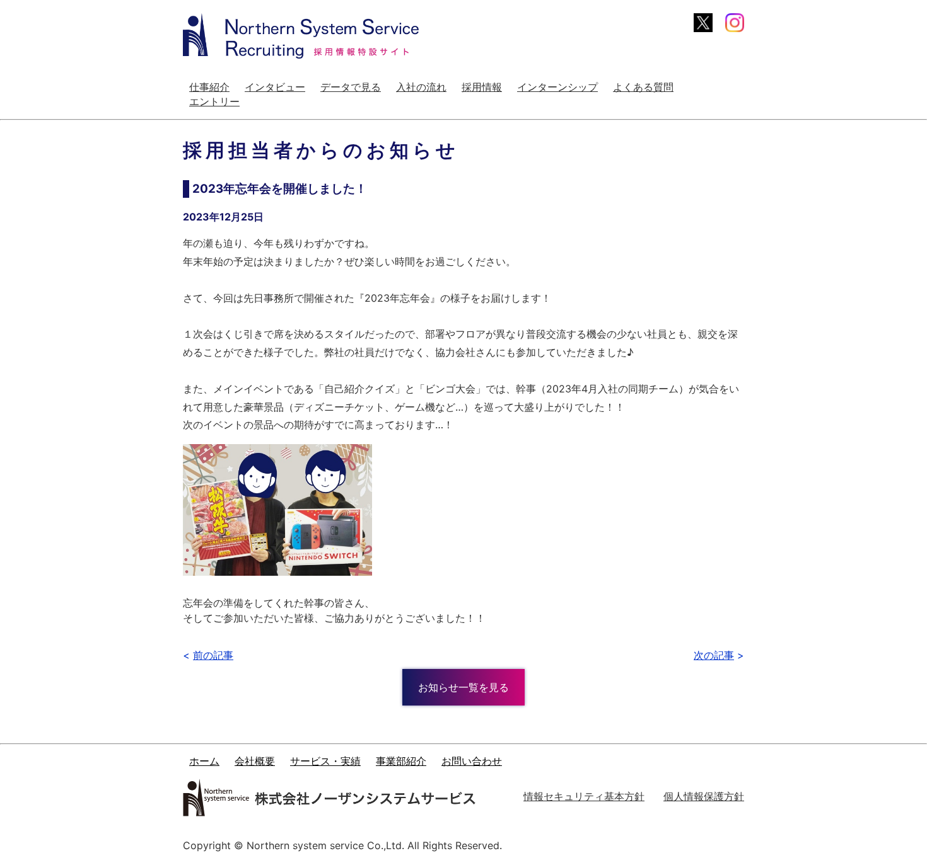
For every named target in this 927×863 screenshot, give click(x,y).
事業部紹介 (401, 761)
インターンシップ (557, 87)
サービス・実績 (325, 761)
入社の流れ (421, 87)
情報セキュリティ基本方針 (583, 796)
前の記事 (213, 655)
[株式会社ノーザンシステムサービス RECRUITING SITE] (301, 36)
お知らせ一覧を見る (463, 687)
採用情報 (482, 87)
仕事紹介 (209, 87)
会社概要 (255, 761)
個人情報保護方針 (703, 796)
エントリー (214, 102)
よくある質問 (643, 87)
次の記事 (714, 655)
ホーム (204, 761)
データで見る (350, 87)
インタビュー (275, 87)
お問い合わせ (471, 761)
